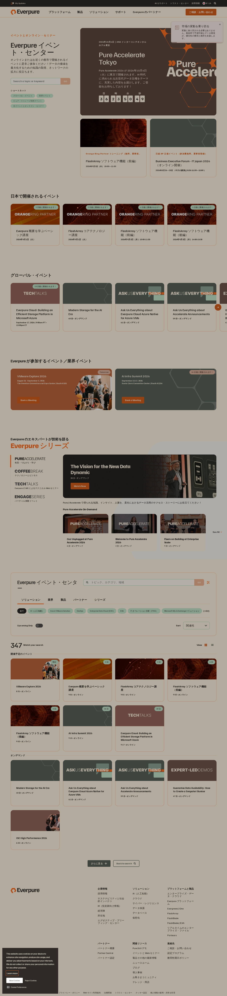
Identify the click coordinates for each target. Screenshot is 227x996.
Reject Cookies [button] (31, 980)
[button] (16, 987)
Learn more (12, 973)
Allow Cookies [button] (14, 980)
